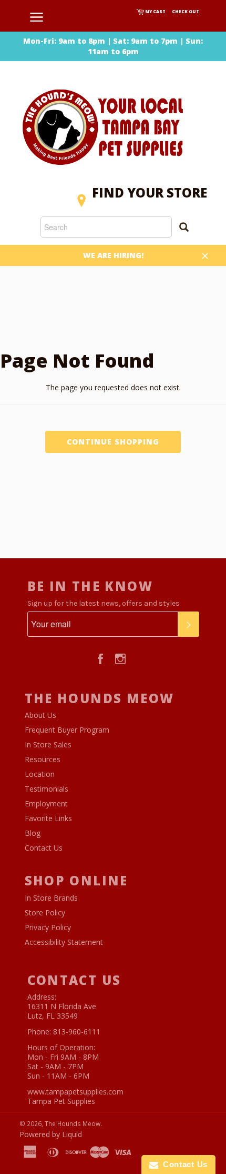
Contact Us (44, 848)
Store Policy (45, 912)
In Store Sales (48, 744)
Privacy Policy (48, 927)
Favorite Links (48, 818)
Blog (32, 833)
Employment (46, 803)
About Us (40, 715)
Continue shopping (113, 442)
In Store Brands (51, 898)
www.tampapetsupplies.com (75, 1092)
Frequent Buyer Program (67, 730)
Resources (42, 759)
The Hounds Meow (72, 1123)
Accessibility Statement (64, 942)
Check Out (185, 11)
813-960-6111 (76, 1032)
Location (40, 774)
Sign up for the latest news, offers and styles (103, 603)
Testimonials (46, 789)
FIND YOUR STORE (149, 192)
